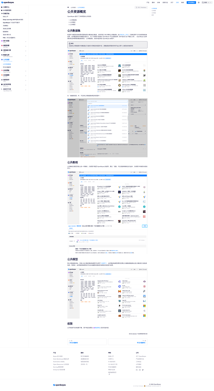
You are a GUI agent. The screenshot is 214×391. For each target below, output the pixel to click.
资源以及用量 (7, 28)
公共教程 (154, 10)
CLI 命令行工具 (112, 364)
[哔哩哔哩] (140, 370)
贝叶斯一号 (84, 364)
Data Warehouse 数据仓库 (61, 359)
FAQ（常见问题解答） (9, 37)
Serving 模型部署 (58, 367)
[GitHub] (137, 370)
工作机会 (138, 361)
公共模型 (154, 12)
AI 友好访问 (7, 10)
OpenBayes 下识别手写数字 (11, 22)
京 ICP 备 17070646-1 (138, 386)
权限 (153, 15)
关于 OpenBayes (141, 356)
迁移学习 (103, 263)
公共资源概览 (7, 64)
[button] (148, 3)
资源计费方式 (7, 34)
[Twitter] (143, 370)
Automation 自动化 (59, 361)
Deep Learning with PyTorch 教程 (13, 19)
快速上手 (5, 16)
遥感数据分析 (85, 359)
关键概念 (5, 25)
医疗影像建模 (85, 356)
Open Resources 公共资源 (61, 364)
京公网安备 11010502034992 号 (153, 386)
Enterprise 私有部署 (59, 369)
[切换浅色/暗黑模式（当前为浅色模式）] (198, 2)
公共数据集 (154, 8)
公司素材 (138, 364)
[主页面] (68, 7)
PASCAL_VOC (124, 34)
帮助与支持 (111, 369)
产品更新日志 (140, 359)
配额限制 (5, 31)
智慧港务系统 (85, 361)
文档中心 (6, 7)
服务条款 (138, 367)
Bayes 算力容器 (58, 356)
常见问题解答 (7, 67)
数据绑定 (97, 327)
